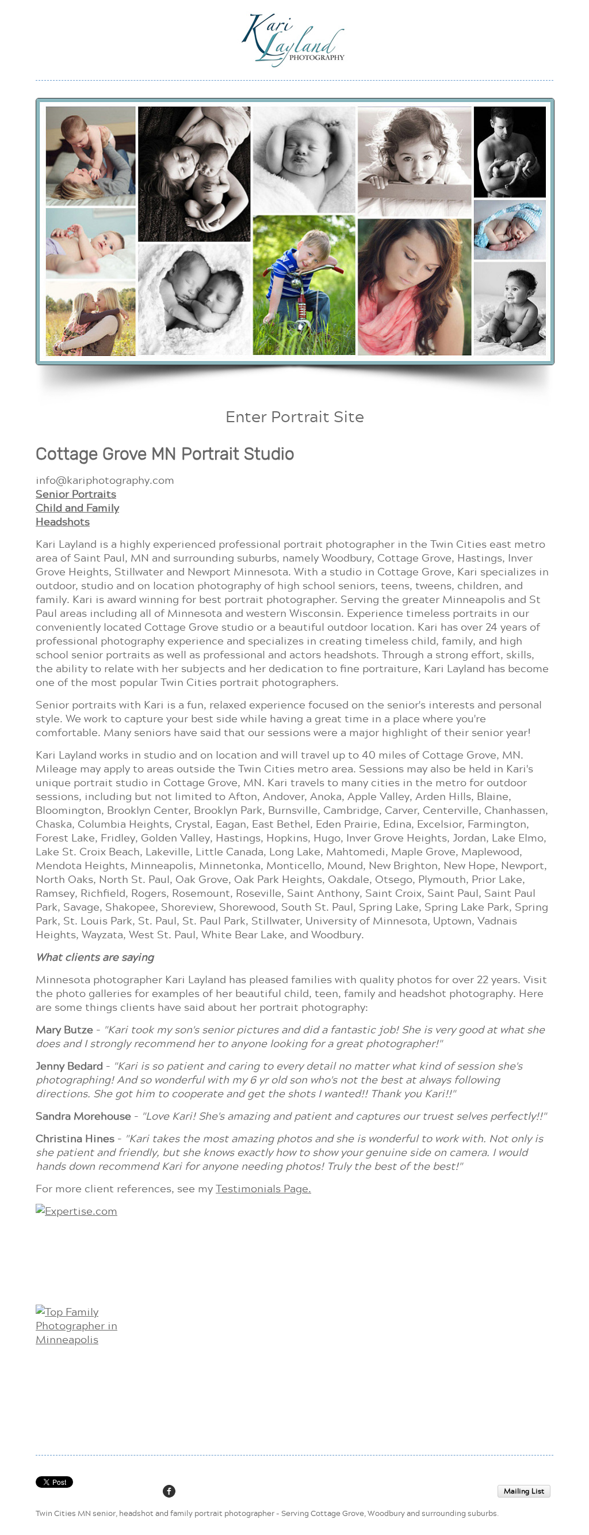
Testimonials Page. (263, 1188)
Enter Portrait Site (294, 416)
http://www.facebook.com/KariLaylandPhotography (169, 1491)
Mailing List (524, 1490)
